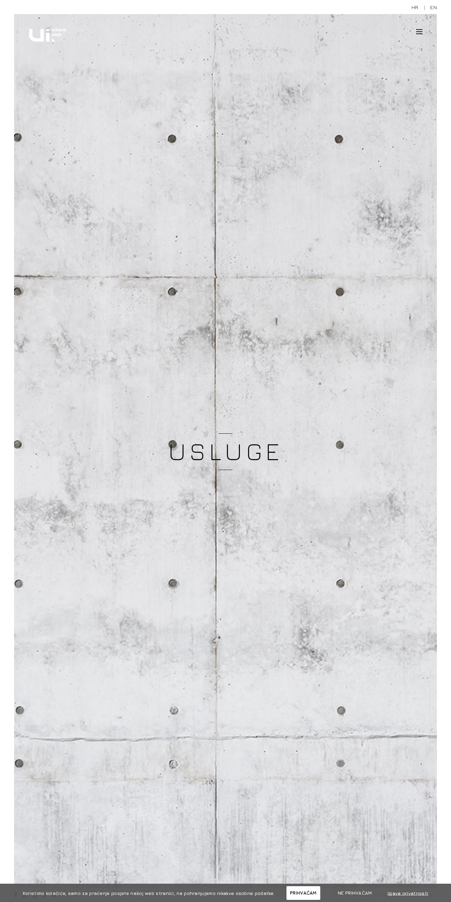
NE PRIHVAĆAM (355, 893)
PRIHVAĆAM (303, 893)
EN (433, 7)
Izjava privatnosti (408, 893)
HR (415, 7)
